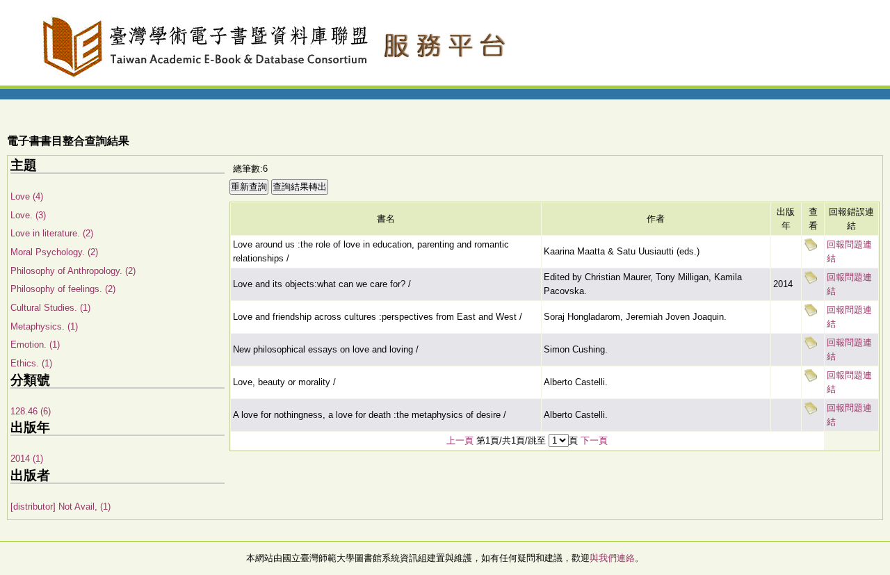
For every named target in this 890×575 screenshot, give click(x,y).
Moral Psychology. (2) (54, 252)
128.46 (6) (30, 411)
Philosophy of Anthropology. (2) (73, 271)
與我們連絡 (612, 558)
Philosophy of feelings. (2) (62, 289)
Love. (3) (28, 215)
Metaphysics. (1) (44, 326)
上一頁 (460, 440)
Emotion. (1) (35, 344)
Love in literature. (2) (51, 233)
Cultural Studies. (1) (50, 307)
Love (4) (26, 196)
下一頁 (594, 440)
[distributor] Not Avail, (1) (60, 506)
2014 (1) (26, 458)
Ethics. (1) (31, 363)
